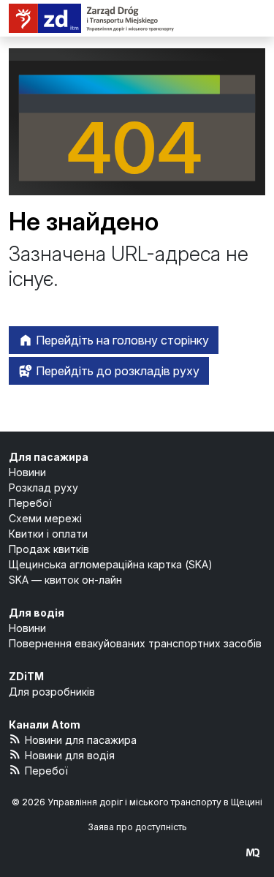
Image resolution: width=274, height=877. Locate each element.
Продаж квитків (49, 549)
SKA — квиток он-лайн (65, 579)
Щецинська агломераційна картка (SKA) (111, 564)
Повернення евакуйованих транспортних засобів (135, 643)
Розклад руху (43, 487)
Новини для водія (70, 755)
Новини (27, 472)
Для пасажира (48, 457)
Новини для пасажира (81, 740)
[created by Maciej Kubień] (252, 852)
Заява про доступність (137, 826)
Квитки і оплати (48, 533)
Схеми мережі (45, 518)
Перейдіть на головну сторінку (121, 340)
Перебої (30, 503)
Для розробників (52, 691)
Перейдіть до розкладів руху (116, 371)
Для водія (36, 612)
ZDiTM (26, 676)
